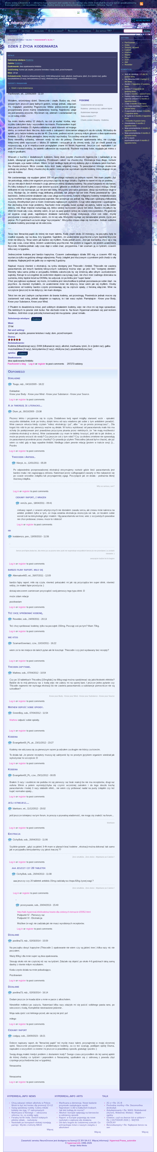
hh (9, 530)
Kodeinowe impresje (89, 112)
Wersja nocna (141, 20)
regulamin (39, 30)
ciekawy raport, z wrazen (31, 497)
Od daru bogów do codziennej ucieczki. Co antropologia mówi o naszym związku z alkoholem (79, 1125)
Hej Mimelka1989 (132, 79)
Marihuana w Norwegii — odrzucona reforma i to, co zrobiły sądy (29, 1113)
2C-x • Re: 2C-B (114, 1103)
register (41, 363)
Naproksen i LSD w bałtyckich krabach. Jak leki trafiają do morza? (78, 1109)
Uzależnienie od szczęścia (92, 105)
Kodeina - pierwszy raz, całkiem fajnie (96, 109)
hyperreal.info (74, 1143)
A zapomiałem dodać (133, 111)
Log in (32, 363)
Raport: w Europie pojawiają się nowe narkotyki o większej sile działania (77, 1118)
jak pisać (26, 30)
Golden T (128, 89)
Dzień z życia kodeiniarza (22, 88)
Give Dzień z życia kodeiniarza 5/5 (19, 339)
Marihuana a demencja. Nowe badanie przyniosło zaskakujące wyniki (78, 1104)
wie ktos (13, 637)
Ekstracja (14, 833)
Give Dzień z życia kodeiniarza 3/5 (14, 339)
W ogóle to (129, 116)
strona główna (16, 39)
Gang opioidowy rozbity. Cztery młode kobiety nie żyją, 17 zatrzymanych (29, 1109)
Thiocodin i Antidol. (23, 457)
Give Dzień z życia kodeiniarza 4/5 (17, 339)
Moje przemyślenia (132, 128)
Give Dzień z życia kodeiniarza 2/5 (12, 339)
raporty (13, 30)
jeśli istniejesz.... (18, 802)
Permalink (10, 384)
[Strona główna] (20, 22)
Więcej (50, 1129)
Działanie (13, 934)
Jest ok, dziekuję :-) (133, 74)
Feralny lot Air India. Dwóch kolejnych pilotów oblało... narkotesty (29, 1118)
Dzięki (127, 94)
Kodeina (29, 60)
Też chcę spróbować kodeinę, (25, 613)
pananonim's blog (43, 39)
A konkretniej (130, 123)
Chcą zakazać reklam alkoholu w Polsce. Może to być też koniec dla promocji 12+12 (32, 1104)
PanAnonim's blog (17, 363)
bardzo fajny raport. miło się (25, 569)
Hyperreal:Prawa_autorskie (123, 1140)
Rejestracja (143, 26)
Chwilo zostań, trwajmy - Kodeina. (95, 120)
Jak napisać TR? (103, 30)
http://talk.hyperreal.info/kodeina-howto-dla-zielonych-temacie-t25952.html (54, 912)
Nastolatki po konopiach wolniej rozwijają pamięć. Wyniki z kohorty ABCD (31, 1123)
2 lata (127, 104)
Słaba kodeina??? (88, 116)
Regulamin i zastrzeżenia (79, 30)
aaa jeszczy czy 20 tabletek (29, 868)
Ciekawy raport (17, 1030)
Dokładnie (14, 378)
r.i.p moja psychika (132, 106)
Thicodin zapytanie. (19, 666)
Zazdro (128, 84)
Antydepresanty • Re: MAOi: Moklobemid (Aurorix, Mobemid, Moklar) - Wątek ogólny (126, 1112)
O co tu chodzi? (55, 30)
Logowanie (128, 26)
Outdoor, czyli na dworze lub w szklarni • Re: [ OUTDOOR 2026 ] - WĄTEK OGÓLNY (126, 1120)
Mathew (13, 720)
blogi (29, 39)
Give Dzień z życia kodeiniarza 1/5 (9, 339)
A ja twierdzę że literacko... (25, 405)
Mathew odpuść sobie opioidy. (26, 707)
